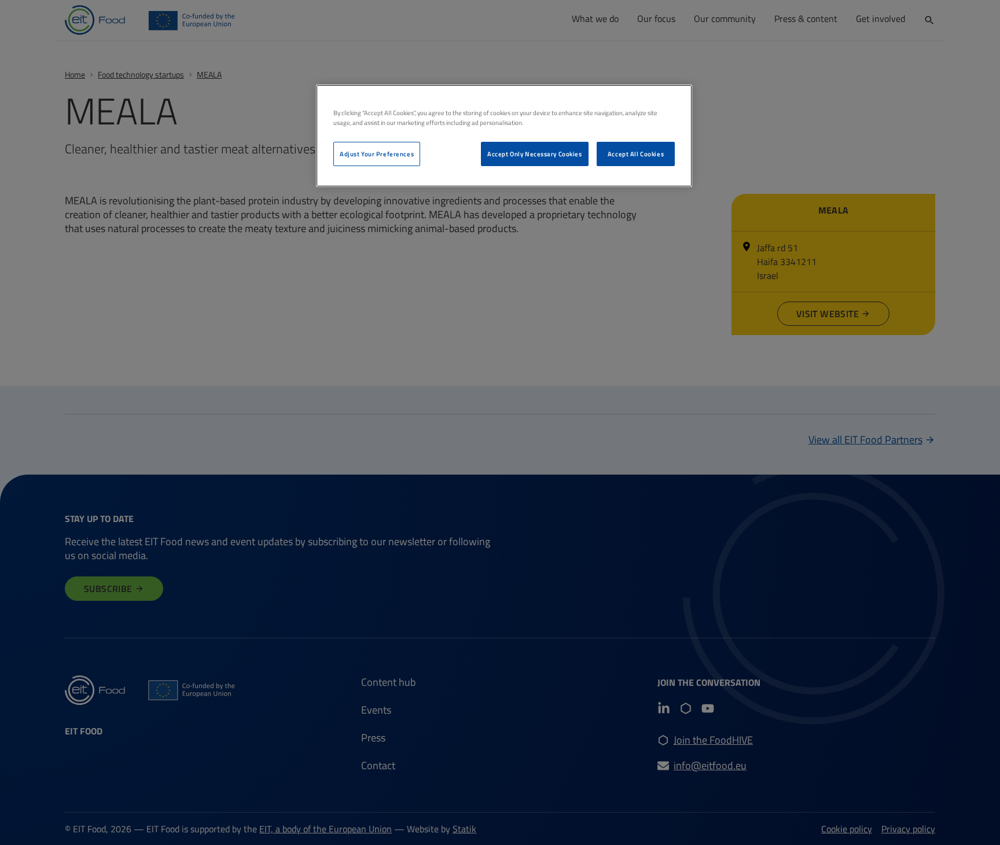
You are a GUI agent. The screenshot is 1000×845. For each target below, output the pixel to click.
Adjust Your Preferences (377, 154)
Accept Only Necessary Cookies (534, 154)
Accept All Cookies (636, 154)
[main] (504, 135)
